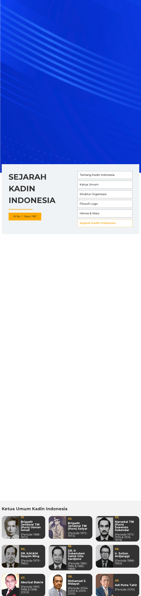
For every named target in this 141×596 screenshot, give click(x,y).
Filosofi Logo (89, 203)
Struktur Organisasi (93, 194)
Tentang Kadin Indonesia (97, 175)
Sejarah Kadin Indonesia (98, 223)
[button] (25, 216)
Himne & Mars (89, 213)
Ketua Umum (89, 184)
